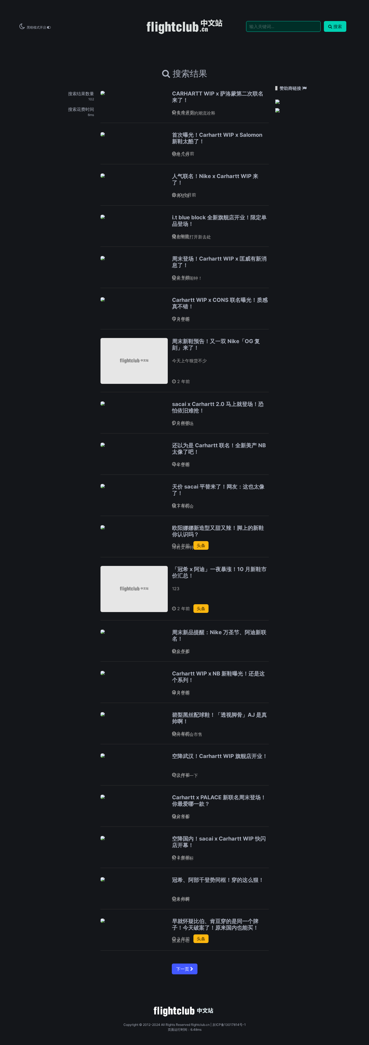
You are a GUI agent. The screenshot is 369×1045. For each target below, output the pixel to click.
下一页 (183, 969)
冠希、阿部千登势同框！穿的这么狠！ (218, 880)
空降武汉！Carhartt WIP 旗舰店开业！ (220, 756)
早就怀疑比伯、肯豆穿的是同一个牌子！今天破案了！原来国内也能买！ (215, 924)
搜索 (337, 26)
